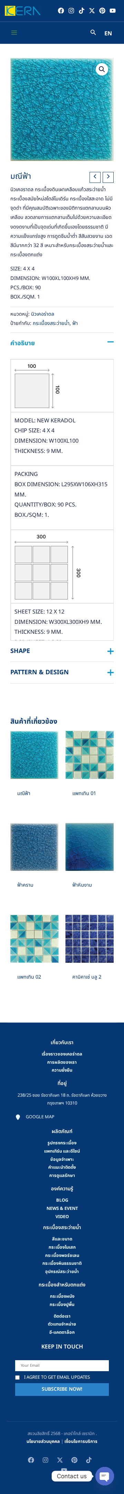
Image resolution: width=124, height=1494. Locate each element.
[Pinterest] (102, 11)
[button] (102, 69)
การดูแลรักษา (62, 1175)
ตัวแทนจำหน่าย (62, 1324)
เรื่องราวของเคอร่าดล (62, 1054)
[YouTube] (113, 11)
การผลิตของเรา (62, 1062)
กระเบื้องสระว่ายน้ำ (51, 323)
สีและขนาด (62, 1239)
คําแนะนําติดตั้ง (62, 1167)
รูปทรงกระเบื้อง (62, 1143)
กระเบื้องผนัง (62, 1296)
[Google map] (34, 1117)
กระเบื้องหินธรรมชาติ (62, 1263)
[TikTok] (82, 11)
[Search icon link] (93, 33)
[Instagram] (71, 11)
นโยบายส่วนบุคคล (43, 1441)
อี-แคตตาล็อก (62, 1332)
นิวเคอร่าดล (42, 314)
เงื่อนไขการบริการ (80, 1441)
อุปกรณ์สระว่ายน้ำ (62, 1271)
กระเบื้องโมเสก (62, 1247)
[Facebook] (61, 11)
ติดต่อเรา (62, 1316)
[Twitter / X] (92, 11)
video (62, 1216)
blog (62, 1200)
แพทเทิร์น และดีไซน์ (62, 1151)
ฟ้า (75, 323)
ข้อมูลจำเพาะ (62, 1159)
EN (108, 34)
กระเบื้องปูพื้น (62, 1304)
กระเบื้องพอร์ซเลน (62, 1255)
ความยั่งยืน (62, 1070)
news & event (62, 1208)
